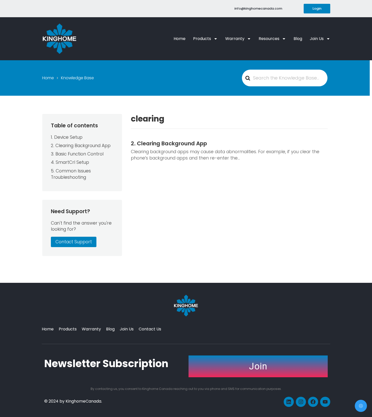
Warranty (234, 39)
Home (179, 39)
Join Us (317, 39)
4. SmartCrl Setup (70, 162)
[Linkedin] (289, 402)
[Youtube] (325, 402)
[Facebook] (313, 402)
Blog (298, 39)
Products (202, 39)
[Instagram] (301, 402)
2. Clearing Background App (169, 143)
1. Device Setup (66, 137)
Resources (269, 39)
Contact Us (150, 329)
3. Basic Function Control (77, 154)
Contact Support (73, 242)
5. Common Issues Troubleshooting (71, 174)
